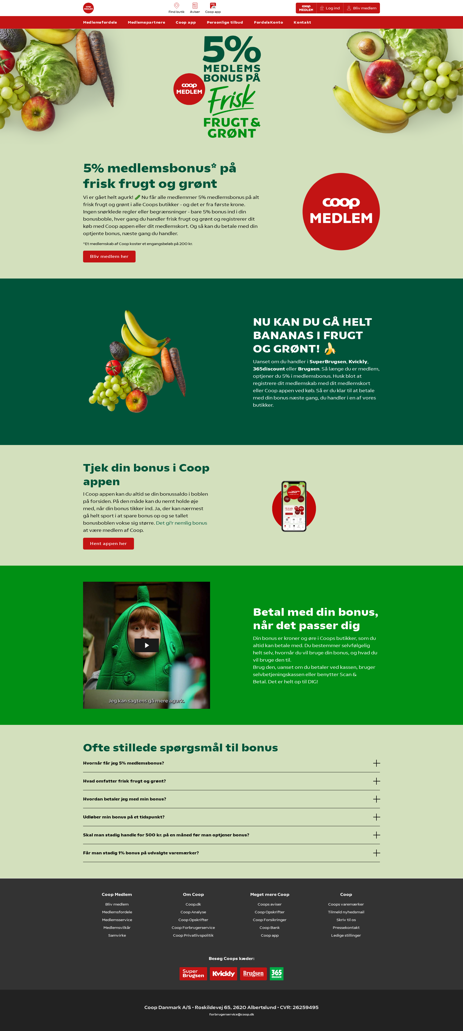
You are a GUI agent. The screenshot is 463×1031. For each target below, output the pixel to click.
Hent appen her (108, 543)
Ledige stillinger (346, 935)
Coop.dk (193, 904)
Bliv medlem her (109, 256)
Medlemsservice (117, 920)
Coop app (270, 935)
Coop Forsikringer (269, 920)
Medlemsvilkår (116, 927)
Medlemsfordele (117, 912)
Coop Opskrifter (193, 920)
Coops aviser (270, 904)
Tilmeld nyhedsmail (346, 912)
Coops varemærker (346, 904)
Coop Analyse (193, 912)
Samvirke (117, 935)
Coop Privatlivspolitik (193, 935)
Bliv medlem (364, 8)
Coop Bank (270, 927)
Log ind (333, 8)
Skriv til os (346, 920)
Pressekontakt (346, 927)
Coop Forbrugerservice (193, 927)
